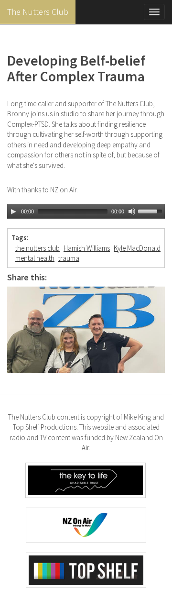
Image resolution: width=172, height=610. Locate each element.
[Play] (13, 211)
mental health (34, 258)
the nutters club (37, 248)
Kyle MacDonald (137, 248)
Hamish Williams (87, 248)
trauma (68, 258)
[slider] (151, 210)
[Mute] (132, 211)
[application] (86, 211)
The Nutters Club (37, 11)
